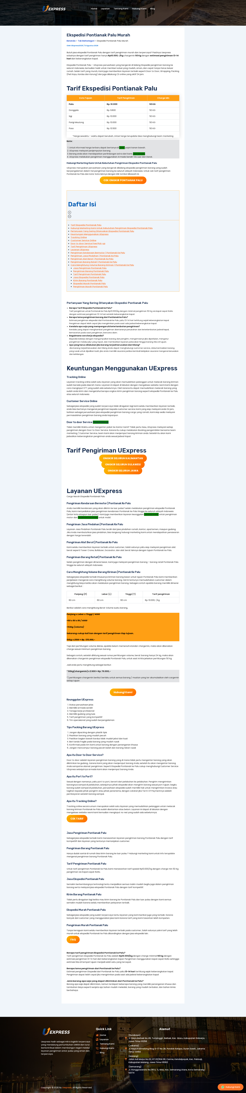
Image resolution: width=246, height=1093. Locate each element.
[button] (123, 205)
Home (94, 8)
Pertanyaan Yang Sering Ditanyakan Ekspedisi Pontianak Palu (102, 231)
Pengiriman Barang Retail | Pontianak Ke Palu (94, 261)
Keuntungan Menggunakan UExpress (90, 234)
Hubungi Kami (139, 8)
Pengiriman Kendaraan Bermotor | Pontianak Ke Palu (98, 252)
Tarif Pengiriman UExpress (84, 246)
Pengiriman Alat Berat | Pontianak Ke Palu (92, 258)
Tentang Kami (121, 8)
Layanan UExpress (80, 249)
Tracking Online (79, 237)
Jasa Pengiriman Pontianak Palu (89, 268)
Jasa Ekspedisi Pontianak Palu (88, 277)
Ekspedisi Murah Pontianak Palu (89, 283)
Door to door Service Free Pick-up (88, 243)
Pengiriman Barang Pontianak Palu (91, 271)
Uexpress (67, 1087)
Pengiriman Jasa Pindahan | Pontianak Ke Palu (95, 255)
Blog (152, 8)
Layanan (105, 8)
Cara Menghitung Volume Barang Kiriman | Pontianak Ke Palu (102, 265)
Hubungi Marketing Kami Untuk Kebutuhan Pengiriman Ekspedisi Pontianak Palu (112, 228)
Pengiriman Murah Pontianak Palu (90, 286)
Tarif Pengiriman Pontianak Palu (89, 274)
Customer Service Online (83, 240)
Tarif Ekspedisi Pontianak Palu (86, 225)
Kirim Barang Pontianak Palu (87, 280)
